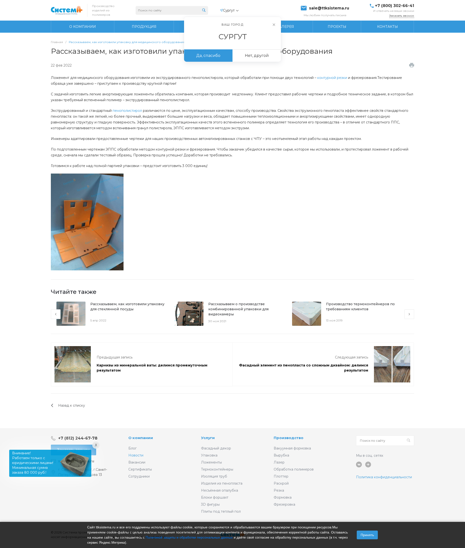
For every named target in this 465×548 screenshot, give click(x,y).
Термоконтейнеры (217, 469)
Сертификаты (140, 469)
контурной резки (332, 78)
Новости (135, 455)
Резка (279, 490)
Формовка (283, 497)
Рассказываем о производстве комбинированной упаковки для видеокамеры (238, 309)
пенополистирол (127, 110)
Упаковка (209, 455)
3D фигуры (210, 504)
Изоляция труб (214, 476)
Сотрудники (139, 476)
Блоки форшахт (214, 497)
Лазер (279, 462)
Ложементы (211, 462)
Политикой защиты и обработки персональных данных (189, 537)
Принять (367, 535)
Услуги (208, 437)
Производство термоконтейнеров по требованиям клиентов (360, 306)
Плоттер (281, 476)
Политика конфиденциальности (384, 477)
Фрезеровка (284, 504)
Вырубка (281, 455)
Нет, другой (257, 55)
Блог (132, 448)
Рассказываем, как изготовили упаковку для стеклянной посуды (127, 306)
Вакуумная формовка (292, 448)
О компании (140, 437)
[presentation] (56, 314)
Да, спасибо (208, 55)
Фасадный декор (216, 448)
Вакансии (136, 462)
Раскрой (281, 483)
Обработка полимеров (294, 469)
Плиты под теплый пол (221, 511)
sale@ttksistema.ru (329, 8)
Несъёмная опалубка (219, 490)
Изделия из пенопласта (221, 483)
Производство (288, 437)
